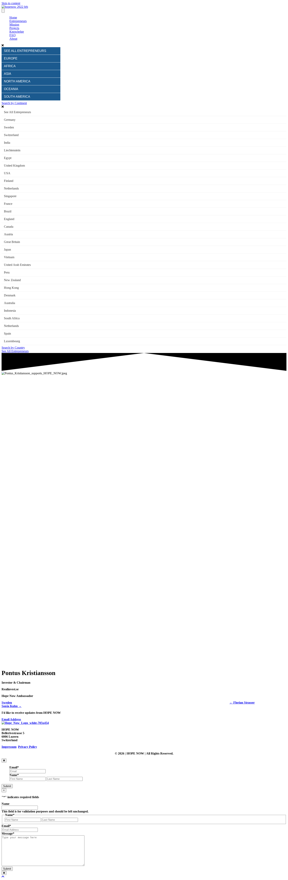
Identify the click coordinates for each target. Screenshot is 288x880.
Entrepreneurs (18, 21)
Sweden (9, 127)
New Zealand (12, 280)
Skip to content (11, 3)
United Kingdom (14, 165)
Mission (14, 24)
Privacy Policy (27, 746)
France (8, 203)
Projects (14, 28)
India (7, 142)
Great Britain (12, 242)
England (9, 219)
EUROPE (10, 58)
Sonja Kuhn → (12, 706)
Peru (7, 272)
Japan (7, 249)
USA (7, 173)
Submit (7, 786)
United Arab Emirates (17, 264)
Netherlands (11, 188)
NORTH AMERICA (17, 81)
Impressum (9, 746)
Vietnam (9, 257)
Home (13, 17)
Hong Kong (11, 287)
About (13, 38)
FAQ (12, 35)
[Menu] (3, 11)
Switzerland (11, 135)
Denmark (9, 295)
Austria (8, 234)
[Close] (4, 760)
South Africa (12, 318)
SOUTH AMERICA (17, 96)
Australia (9, 303)
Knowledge (16, 31)
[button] (144, 45)
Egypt (7, 158)
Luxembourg (12, 341)
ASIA (7, 73)
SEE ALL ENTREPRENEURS (25, 50)
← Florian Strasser (242, 702)
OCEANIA (11, 89)
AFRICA (10, 66)
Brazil (7, 211)
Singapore (10, 196)
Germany (9, 119)
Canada (8, 226)
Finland (8, 180)
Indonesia (10, 310)
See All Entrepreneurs (17, 112)
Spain (7, 333)
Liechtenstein (12, 150)
